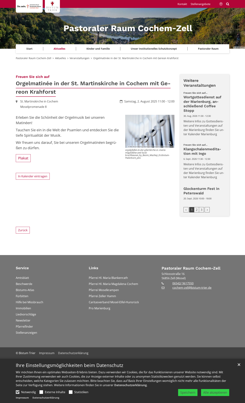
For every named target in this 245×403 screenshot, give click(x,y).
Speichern (187, 392)
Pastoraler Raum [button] (208, 48)
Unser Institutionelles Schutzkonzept (154, 48)
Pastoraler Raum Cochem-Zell (33, 58)
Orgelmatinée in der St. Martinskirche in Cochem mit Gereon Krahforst (135, 58)
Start (29, 48)
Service (22, 268)
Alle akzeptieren (215, 392)
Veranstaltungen (79, 58)
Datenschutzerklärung (130, 385)
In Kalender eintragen (32, 176)
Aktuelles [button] (59, 48)
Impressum (22, 397)
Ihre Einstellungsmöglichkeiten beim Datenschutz (69, 365)
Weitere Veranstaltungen (199, 83)
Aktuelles (60, 58)
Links (93, 268)
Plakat (23, 158)
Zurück (22, 230)
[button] (98, 48)
